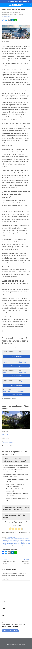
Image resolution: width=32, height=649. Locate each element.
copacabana (16, 540)
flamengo (19, 542)
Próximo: (25, 561)
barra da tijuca (9, 539)
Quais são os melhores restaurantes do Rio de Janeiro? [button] (14, 460)
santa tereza (16, 545)
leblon (4, 543)
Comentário (5, 579)
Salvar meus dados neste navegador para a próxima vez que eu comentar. (14, 626)
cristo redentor (13, 542)
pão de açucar (19, 543)
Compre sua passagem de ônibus (18, 1)
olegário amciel (11, 543)
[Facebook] (11, 641)
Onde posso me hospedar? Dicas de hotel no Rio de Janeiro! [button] (16, 509)
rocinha (5, 545)
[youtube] (18, 641)
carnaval (27, 539)
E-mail (4, 609)
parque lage (26, 543)
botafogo (21, 539)
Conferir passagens (16, 356)
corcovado (5, 542)
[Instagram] (16, 641)
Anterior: (9, 561)
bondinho (16, 539)
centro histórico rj (7, 540)
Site (3, 615)
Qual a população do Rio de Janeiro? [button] (14, 516)
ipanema (25, 542)
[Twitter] (13, 641)
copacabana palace (25, 540)
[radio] (10, 529)
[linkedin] (20, 641)
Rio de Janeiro (6, 16)
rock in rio (9, 545)
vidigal (22, 545)
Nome (4, 602)
